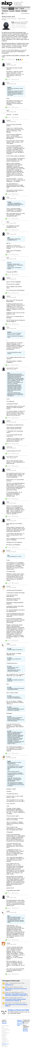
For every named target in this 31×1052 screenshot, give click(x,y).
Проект (18, 11)
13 (3, 423)
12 (3, 371)
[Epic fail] (16, 59)
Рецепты (5, 11)
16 (3, 472)
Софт (16, 8)
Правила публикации (20, 1021)
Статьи (21, 8)
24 (3, 914)
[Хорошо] (20, 59)
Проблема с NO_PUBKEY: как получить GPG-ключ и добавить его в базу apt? (16, 994)
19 (3, 553)
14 (3, 449)
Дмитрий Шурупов (25, 1030)
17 (3, 504)
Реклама (24, 11)
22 (3, 759)
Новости (5, 8)
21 (3, 646)
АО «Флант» (4, 1022)
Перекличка (8, 984)
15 (3, 459)
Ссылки (11, 11)
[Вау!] (22, 59)
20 (3, 589)
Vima (12, 22)
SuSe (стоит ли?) (8, 17)
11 (3, 330)
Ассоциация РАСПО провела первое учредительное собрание (15, 999)
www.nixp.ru (5, 1043)
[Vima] (6, 29)
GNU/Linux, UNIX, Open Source (9, 18)
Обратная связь (20, 1024)
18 (3, 522)
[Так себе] (18, 59)
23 (3, 899)
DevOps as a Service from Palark (18, 1010)
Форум (11, 8)
